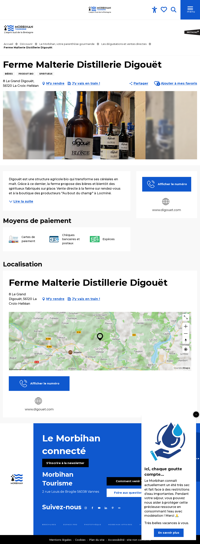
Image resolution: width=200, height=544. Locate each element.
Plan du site (97, 539)
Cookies (80, 539)
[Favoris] (164, 9)
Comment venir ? (129, 481)
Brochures (49, 524)
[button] (174, 9)
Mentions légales (60, 539)
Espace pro (70, 524)
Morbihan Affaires (120, 524)
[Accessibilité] (154, 10)
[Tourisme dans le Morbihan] (100, 10)
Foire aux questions (129, 492)
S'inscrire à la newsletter (65, 463)
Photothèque (92, 524)
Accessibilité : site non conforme (129, 539)
